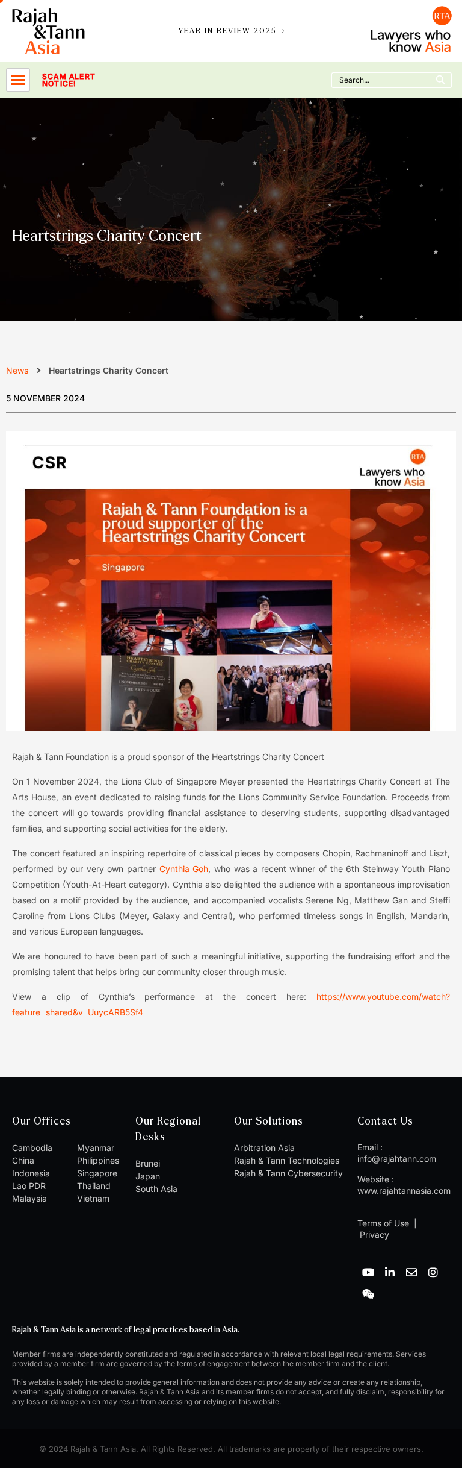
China (23, 1160)
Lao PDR (29, 1186)
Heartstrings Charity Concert (107, 236)
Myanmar (95, 1148)
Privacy (373, 1234)
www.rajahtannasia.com (404, 1190)
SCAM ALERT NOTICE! (69, 80)
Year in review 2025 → (232, 31)
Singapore (97, 1173)
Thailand (94, 1186)
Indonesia (31, 1173)
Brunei (147, 1163)
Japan (147, 1176)
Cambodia (32, 1148)
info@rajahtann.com (396, 1158)
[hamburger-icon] (18, 80)
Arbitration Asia (264, 1148)
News (17, 370)
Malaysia (29, 1198)
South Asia (156, 1189)
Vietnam (93, 1198)
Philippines (98, 1160)
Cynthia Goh (184, 869)
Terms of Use (383, 1223)
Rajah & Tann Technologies (286, 1160)
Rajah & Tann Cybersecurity (288, 1173)
